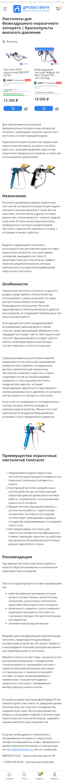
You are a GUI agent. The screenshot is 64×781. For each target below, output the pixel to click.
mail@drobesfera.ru (22, 749)
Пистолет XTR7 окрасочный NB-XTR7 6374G (16, 72)
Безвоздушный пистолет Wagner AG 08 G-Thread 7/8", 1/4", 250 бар (46, 74)
